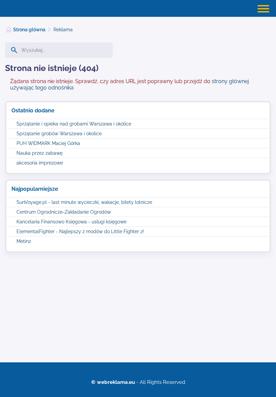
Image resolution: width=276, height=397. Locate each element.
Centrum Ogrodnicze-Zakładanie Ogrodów (63, 212)
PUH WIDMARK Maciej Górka (48, 143)
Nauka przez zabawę (39, 153)
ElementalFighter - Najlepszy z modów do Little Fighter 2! (80, 231)
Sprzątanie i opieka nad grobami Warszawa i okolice (73, 124)
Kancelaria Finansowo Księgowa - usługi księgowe (71, 221)
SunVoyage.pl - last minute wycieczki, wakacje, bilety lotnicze (84, 202)
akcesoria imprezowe (39, 163)
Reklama (63, 29)
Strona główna (29, 29)
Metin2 (23, 241)
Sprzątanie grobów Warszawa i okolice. (59, 133)
